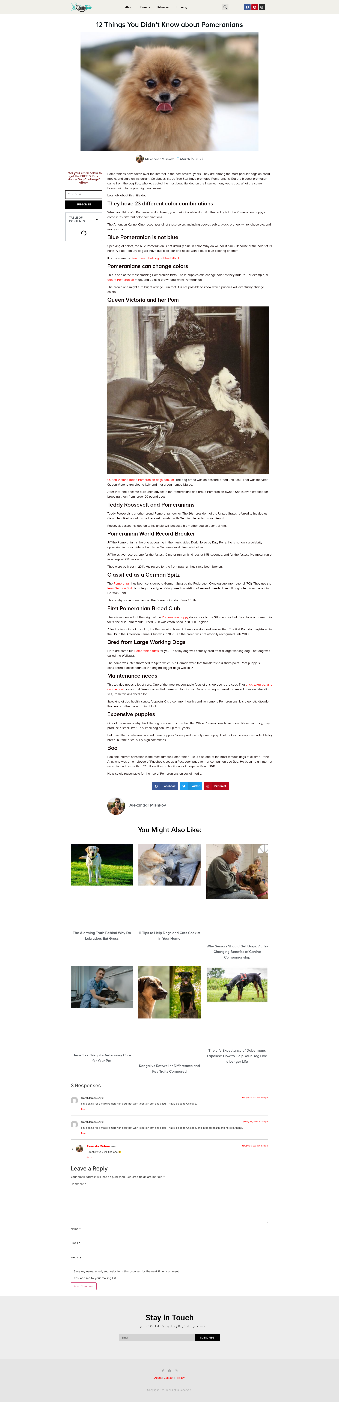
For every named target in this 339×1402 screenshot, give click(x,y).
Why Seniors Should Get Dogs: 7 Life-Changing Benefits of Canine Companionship (237, 952)
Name (76, 1228)
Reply (83, 1109)
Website (76, 1257)
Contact (168, 1377)
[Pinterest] (254, 7)
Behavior (163, 7)
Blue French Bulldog (145, 258)
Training (181, 7)
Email (75, 1243)
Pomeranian (122, 583)
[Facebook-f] (162, 1370)
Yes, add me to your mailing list (94, 1278)
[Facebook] (247, 7)
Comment (78, 1183)
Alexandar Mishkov (98, 1146)
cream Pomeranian (120, 280)
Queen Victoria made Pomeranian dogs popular (140, 480)
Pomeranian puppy (175, 617)
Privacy (180, 1377)
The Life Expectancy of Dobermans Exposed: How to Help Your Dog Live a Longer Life (237, 1056)
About (129, 7)
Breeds (145, 7)
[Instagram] (262, 7)
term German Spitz (120, 588)
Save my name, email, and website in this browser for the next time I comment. (127, 1271)
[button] (225, 7)
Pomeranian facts (146, 651)
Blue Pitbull (171, 258)
